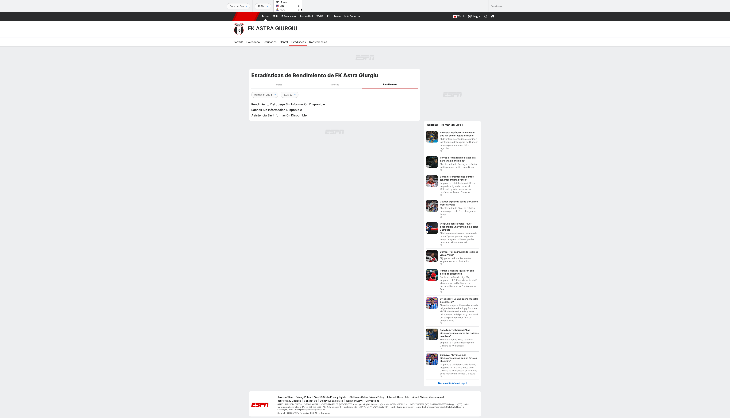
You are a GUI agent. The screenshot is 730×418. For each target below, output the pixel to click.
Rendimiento (390, 84)
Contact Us (310, 401)
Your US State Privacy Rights (330, 397)
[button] (485, 16)
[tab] (279, 84)
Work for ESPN (354, 401)
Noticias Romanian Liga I (452, 383)
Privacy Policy (303, 397)
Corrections (372, 401)
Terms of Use (285, 397)
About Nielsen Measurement (428, 397)
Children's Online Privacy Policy (366, 397)
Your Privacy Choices (289, 401)
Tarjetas (334, 84)
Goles (279, 84)
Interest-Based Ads (398, 397)
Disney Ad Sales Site (331, 401)
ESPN (246, 16)
